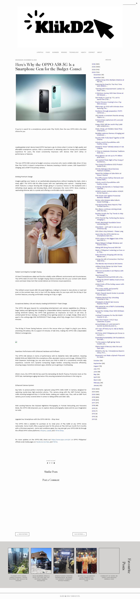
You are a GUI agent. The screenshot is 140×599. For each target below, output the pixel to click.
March (96, 380)
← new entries (22, 534)
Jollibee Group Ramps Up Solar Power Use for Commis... (108, 267)
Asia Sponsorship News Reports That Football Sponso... (108, 205)
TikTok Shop (59, 430)
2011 (93, 419)
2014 (93, 411)
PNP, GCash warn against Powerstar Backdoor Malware (107, 196)
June (95, 372)
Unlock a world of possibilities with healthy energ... (107, 143)
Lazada (48, 430)
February (97, 383)
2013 (93, 414)
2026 (94, 64)
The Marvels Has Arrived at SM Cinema (108, 263)
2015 (93, 408)
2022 (94, 389)
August (96, 366)
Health (83, 52)
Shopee (43, 430)
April (95, 377)
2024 (94, 69)
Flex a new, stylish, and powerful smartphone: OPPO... (106, 289)
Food (48, 52)
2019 (93, 397)
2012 (93, 416)
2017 (93, 403)
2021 (93, 392)
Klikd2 (62, 596)
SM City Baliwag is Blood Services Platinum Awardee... (107, 170)
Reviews (64, 52)
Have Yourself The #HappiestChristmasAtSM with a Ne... (109, 276)
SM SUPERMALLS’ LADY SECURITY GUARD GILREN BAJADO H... (107, 325)
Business (55, 52)
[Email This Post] (54, 463)
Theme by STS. (75, 596)
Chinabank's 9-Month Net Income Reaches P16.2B (107, 303)
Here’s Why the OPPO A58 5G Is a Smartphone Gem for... (107, 235)
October (97, 360)
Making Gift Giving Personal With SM (108, 247)
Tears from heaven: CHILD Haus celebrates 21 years (106, 320)
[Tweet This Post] (47, 463)
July (95, 369)
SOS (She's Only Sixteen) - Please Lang (109, 231)
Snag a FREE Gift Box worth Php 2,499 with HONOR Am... (108, 125)
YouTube (46, 442)
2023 (94, 72)
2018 (93, 400)
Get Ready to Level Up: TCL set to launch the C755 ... (107, 98)
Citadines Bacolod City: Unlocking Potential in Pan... (107, 298)
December (97, 75)
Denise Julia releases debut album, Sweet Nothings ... (107, 201)
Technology (73, 52)
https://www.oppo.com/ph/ (61, 439)
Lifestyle (40, 52)
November (97, 77)
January (96, 385)
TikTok (54, 442)
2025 (94, 67)
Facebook (39, 442)
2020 (94, 394)
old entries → (79, 534)
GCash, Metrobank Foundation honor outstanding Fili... (108, 223)
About (99, 52)
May (95, 374)
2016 (93, 405)
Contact (92, 52)
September (98, 363)
